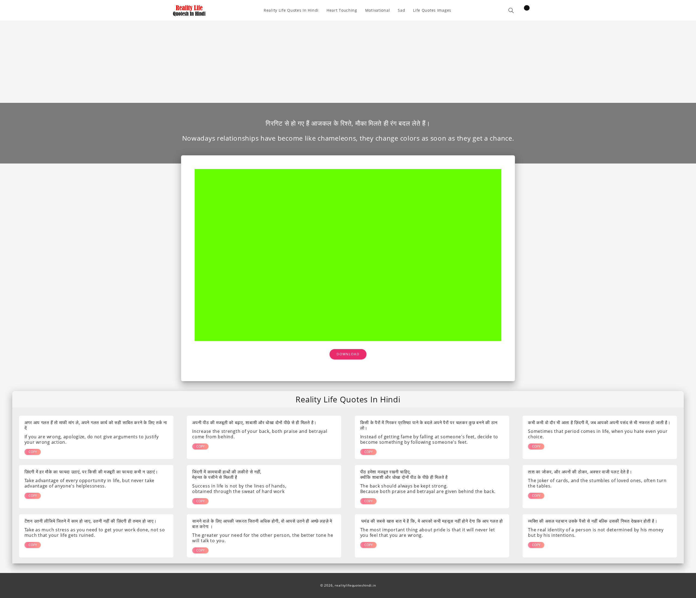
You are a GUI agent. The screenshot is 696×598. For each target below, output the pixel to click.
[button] (511, 10)
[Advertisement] (348, 62)
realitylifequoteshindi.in (355, 585)
